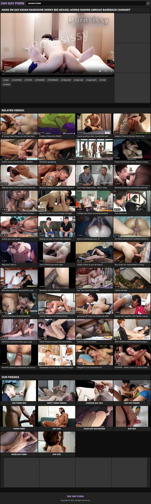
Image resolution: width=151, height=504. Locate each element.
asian (7, 84)
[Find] (148, 3)
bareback (54, 80)
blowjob (40, 80)
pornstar (18, 80)
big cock (67, 80)
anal (104, 80)
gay (7, 80)
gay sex (79, 80)
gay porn (92, 80)
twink (29, 80)
